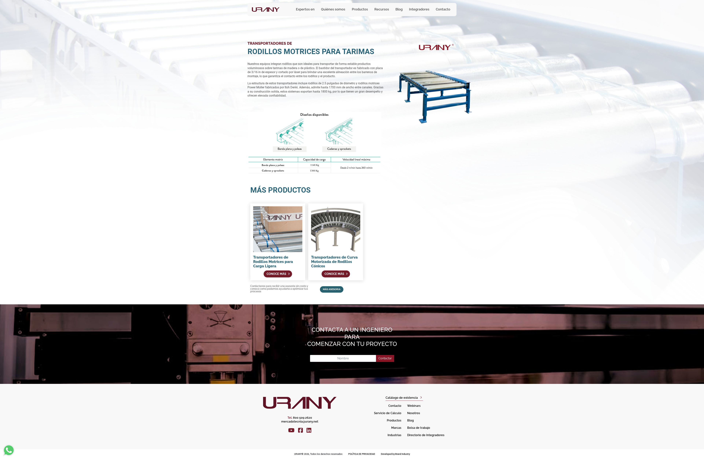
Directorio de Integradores (425, 435)
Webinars (414, 406)
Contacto (443, 9)
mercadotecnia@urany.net (299, 421)
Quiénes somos (333, 9)
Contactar (385, 358)
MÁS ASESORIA (331, 289)
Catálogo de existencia (402, 397)
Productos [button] (360, 9)
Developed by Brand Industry (395, 454)
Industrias (394, 435)
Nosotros (413, 413)
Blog (399, 9)
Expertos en (305, 9)
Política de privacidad (361, 454)
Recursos (381, 9)
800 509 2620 (299, 417)
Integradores (419, 9)
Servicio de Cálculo (387, 413)
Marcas (396, 427)
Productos (394, 420)
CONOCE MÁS (276, 274)
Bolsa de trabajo (418, 427)
